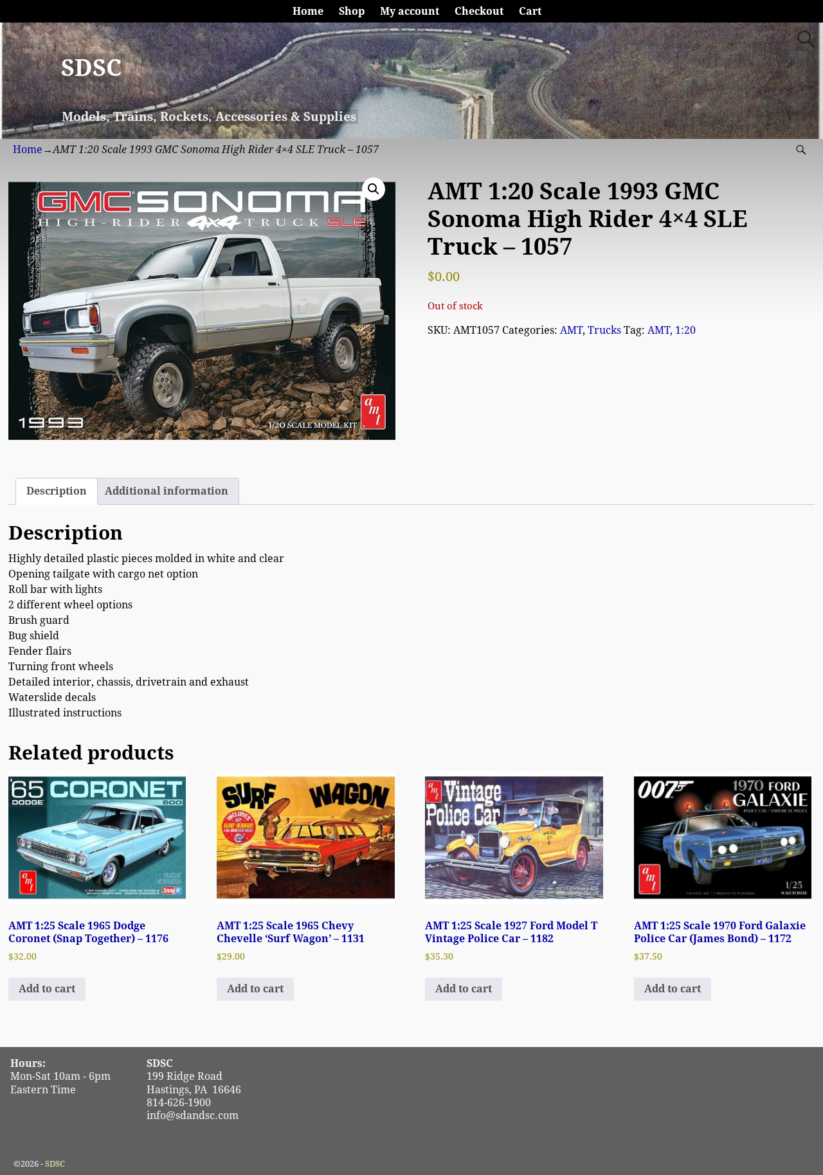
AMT (571, 330)
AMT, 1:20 (671, 330)
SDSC (91, 68)
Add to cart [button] (47, 989)
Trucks (604, 330)
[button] (373, 189)
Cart (530, 11)
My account (409, 11)
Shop (352, 11)
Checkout (479, 11)
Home (308, 11)
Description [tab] (56, 491)
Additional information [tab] (166, 491)
